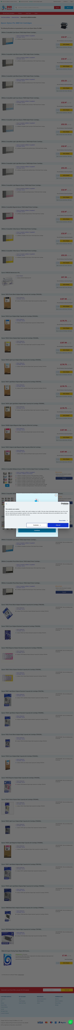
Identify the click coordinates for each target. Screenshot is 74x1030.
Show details (62, 520)
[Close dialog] (56, 495)
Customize (36, 525)
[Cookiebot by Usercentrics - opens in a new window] (62, 504)
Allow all (58, 525)
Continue (37, 530)
